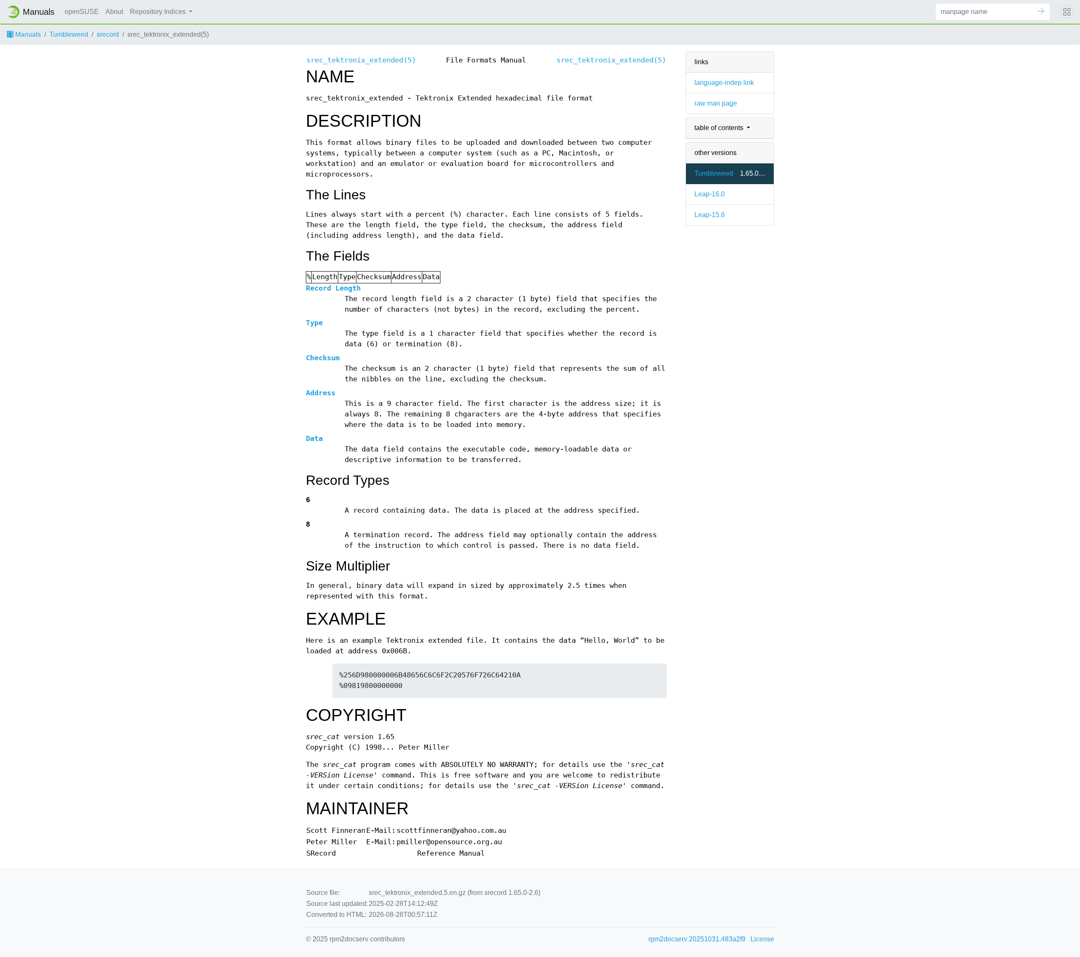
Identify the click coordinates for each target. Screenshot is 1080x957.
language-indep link (724, 82)
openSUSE (82, 11)
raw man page (715, 103)
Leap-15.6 (709, 214)
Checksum (323, 358)
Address (320, 393)
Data (314, 439)
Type (314, 323)
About (114, 11)
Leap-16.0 (709, 194)
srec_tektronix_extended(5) (361, 60)
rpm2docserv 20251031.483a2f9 (696, 939)
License (762, 939)
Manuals (27, 34)
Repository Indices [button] (158, 11)
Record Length (333, 288)
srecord (108, 34)
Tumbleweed (68, 34)
